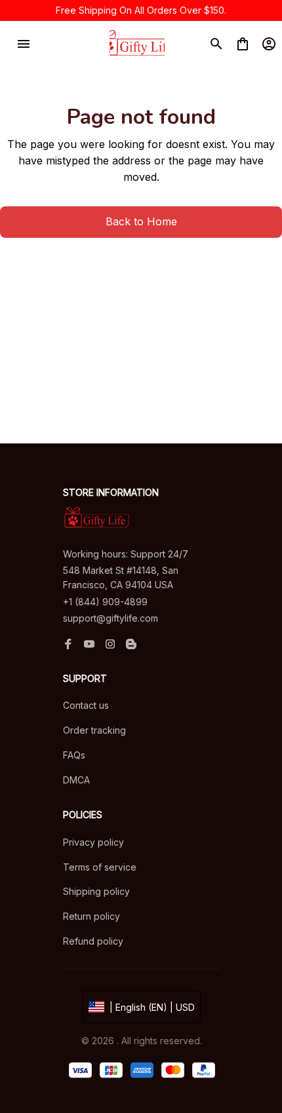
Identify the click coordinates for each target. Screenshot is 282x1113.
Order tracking (94, 730)
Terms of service (99, 867)
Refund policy (93, 941)
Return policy (91, 916)
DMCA (76, 779)
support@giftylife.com (110, 618)
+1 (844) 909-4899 (105, 601)
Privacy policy (93, 842)
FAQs (74, 755)
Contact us (86, 705)
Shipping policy (96, 891)
